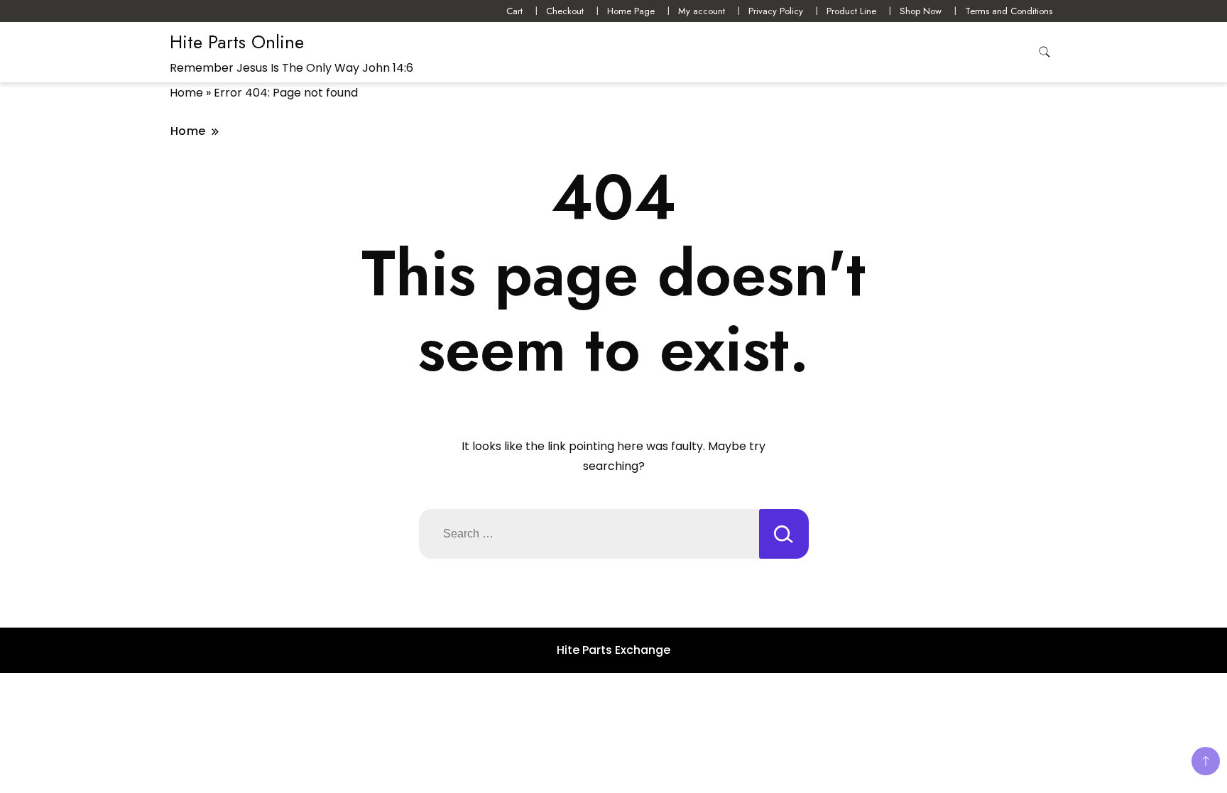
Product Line (851, 11)
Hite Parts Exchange (613, 650)
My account (701, 11)
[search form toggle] (1044, 52)
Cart (514, 11)
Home (186, 92)
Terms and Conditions (1008, 11)
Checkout (565, 11)
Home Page (631, 11)
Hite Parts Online (237, 41)
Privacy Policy (775, 11)
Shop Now (921, 11)
